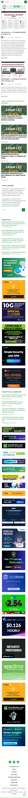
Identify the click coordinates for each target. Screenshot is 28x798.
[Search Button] (25, 2)
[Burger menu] (2, 2)
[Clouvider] (14, 312)
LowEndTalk (5, 199)
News (14, 769)
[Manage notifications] (24, 794)
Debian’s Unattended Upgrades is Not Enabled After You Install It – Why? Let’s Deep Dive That (13, 240)
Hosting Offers (14, 766)
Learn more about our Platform (10, 206)
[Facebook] (10, 763)
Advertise (14, 780)
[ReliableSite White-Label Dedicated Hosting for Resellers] (14, 290)
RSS (25, 792)
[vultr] (14, 268)
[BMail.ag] (14, 334)
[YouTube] (18, 763)
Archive (3, 792)
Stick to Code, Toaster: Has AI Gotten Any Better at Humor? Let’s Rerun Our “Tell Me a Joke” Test (14, 247)
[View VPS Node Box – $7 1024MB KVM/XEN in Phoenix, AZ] (13, 29)
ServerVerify (18, 200)
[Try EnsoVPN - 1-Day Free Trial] (14, 356)
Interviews (14, 774)
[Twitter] (14, 763)
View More (4, 103)
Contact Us (10, 792)
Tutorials (14, 772)
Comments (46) (18, 37)
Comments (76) (18, 84)
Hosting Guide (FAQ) (14, 777)
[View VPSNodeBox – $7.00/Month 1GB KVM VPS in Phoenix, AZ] (12, 76)
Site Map (14, 794)
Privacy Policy (18, 792)
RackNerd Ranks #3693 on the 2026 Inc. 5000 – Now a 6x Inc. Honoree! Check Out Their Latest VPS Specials (13, 223)
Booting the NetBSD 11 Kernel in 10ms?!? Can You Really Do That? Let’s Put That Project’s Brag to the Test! (13, 231)
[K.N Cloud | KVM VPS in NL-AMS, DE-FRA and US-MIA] (14, 378)
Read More (4, 57)
